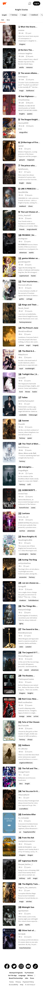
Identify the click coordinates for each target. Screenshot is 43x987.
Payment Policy (28, 982)
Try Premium (29, 973)
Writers (30, 975)
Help (21, 985)
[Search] (29, 3)
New (8, 20)
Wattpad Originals (16, 973)
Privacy (18, 982)
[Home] (14, 3)
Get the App (12, 975)
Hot (2, 20)
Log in (36, 3)
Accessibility (13, 985)
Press (32, 978)
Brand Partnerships (16, 978)
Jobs (26, 978)
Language (22, 975)
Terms (11, 982)
